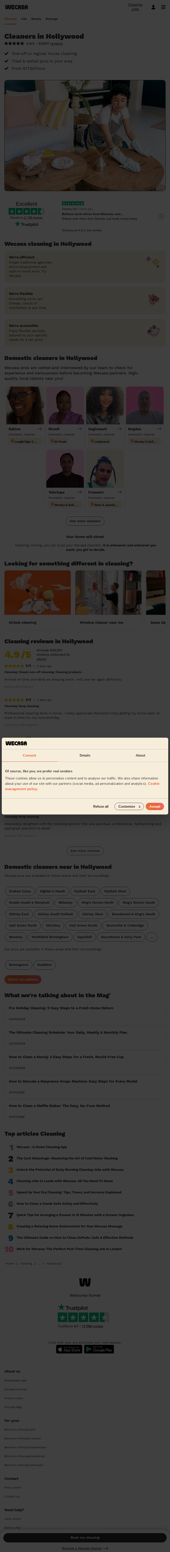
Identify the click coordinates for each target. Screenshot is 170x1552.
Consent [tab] (29, 755)
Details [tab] (85, 755)
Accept (154, 806)
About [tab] (140, 755)
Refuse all (100, 806)
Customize (126, 806)
